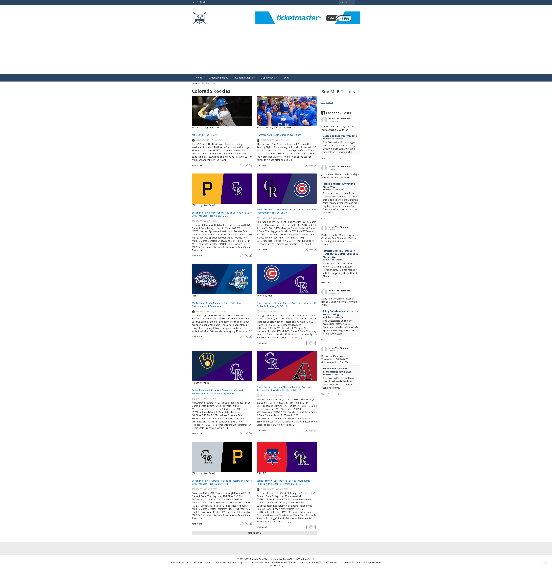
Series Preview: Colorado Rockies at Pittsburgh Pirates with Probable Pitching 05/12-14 (222, 482)
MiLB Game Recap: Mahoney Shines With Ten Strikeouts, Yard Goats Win (216, 304)
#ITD (345, 129)
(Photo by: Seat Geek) (203, 205)
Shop (286, 77)
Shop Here (327, 102)
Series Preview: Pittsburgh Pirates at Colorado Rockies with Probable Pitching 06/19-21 (222, 214)
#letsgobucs (347, 241)
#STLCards (332, 177)
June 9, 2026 (276, 311)
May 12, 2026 (211, 489)
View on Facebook (328, 158)
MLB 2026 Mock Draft (204, 134)
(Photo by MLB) (265, 295)
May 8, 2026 (283, 489)
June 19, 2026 (211, 221)
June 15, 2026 (276, 218)
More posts (254, 533)
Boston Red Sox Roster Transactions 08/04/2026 (337, 370)
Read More (197, 165)
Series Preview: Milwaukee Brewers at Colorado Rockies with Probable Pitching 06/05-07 (218, 392)
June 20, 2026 (283, 140)
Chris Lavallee (202, 140)
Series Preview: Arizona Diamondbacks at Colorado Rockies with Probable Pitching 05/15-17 (284, 388)
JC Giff (199, 221)
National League (244, 77)
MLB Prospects (268, 77)
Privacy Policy (276, 565)
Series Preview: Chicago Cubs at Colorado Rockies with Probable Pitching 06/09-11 (286, 304)
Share (340, 158)
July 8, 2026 (218, 140)
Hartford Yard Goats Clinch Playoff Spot (279, 134)
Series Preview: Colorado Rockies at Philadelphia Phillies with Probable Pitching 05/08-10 (283, 482)
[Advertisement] (276, 52)
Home (198, 77)
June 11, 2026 (219, 311)
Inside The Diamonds (339, 118)
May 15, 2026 (276, 395)
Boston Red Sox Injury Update (340, 135)
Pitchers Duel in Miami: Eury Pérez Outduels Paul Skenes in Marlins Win (340, 254)
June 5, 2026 (211, 399)
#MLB (338, 129)
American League (218, 77)
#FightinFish (333, 241)
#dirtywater (327, 129)
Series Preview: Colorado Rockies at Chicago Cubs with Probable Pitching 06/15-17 (286, 211)
